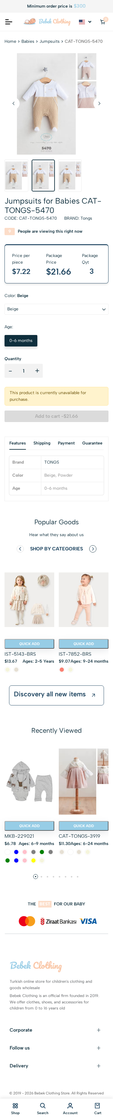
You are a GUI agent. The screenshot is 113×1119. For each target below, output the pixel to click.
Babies (27, 41)
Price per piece (21, 259)
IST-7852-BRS (75, 654)
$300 (80, 6)
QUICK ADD (29, 644)
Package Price (54, 259)
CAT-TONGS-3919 (79, 836)
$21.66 (58, 271)
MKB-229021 (19, 836)
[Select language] (85, 21)
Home (10, 41)
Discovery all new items (50, 694)
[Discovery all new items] (93, 695)
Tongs (86, 218)
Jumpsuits (49, 41)
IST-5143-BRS (20, 654)
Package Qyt (90, 259)
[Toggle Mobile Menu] (9, 22)
